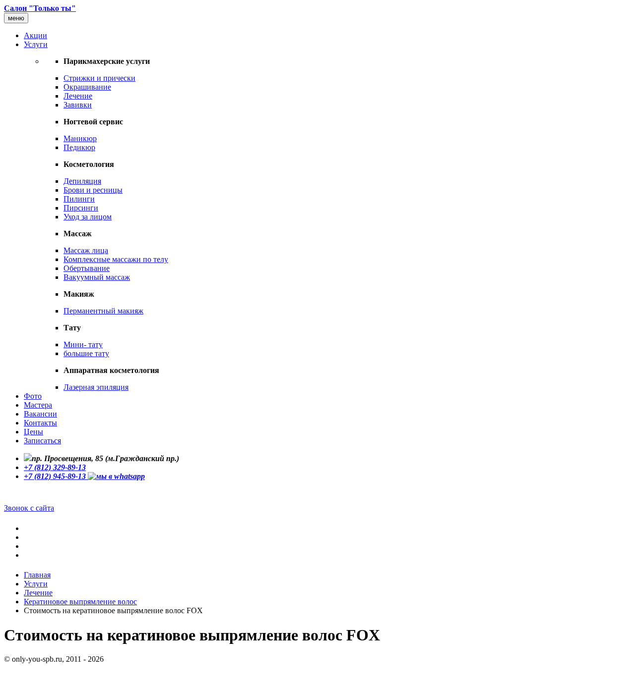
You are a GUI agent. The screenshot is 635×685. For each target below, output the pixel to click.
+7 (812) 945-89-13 (56, 476)
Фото (33, 396)
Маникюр (80, 138)
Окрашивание (87, 87)
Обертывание (87, 268)
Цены (33, 431)
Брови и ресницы (93, 190)
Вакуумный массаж (97, 277)
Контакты (40, 423)
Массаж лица (86, 250)
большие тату (86, 353)
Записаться (42, 440)
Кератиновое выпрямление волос (80, 601)
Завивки (78, 105)
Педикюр (79, 147)
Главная (37, 575)
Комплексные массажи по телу (116, 259)
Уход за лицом (88, 216)
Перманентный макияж (103, 311)
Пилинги (79, 199)
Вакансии (40, 414)
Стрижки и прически (99, 78)
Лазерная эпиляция (96, 387)
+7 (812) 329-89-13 (55, 467)
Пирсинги (81, 208)
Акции (35, 35)
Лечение (78, 96)
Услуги (36, 44)
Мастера (38, 405)
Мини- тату (83, 344)
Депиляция (82, 181)
